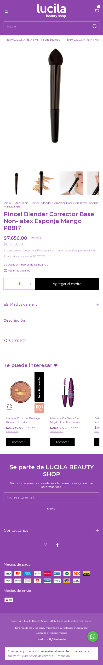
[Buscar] (94, 26)
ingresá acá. (81, 627)
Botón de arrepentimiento (51, 632)
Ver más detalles (18, 270)
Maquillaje (21, 203)
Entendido (63, 656)
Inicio (7, 203)
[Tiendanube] (52, 640)
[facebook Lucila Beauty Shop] (57, 545)
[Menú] (7, 11)
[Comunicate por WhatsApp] (92, 636)
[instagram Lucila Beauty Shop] (45, 545)
